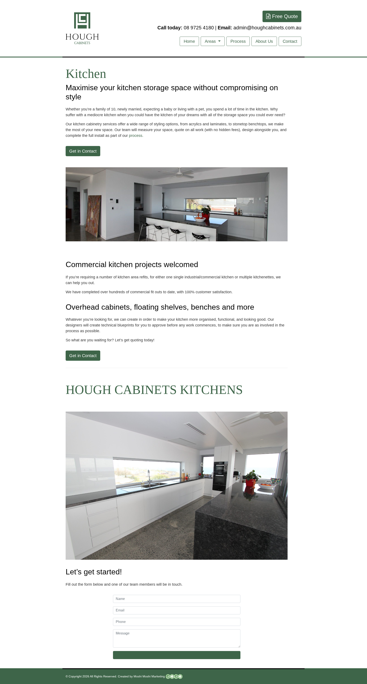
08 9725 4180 (185, 27)
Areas (211, 41)
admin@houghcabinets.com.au (259, 27)
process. (136, 135)
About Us (264, 41)
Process (238, 41)
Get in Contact (83, 151)
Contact (290, 41)
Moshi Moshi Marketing (149, 676)
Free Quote (284, 16)
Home (189, 41)
